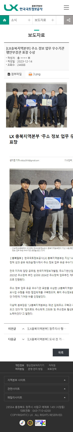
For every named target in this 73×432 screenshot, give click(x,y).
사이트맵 (66, 7)
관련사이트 (14, 388)
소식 (14, 20)
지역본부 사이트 (16, 380)
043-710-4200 (41, 410)
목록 (60, 352)
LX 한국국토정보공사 (23, 8)
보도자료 (40, 20)
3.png (36, 74)
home (4, 20)
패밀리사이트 (15, 397)
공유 (68, 20)
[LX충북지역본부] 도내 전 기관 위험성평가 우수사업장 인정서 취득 (48, 339)
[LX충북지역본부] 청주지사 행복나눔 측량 (48, 328)
